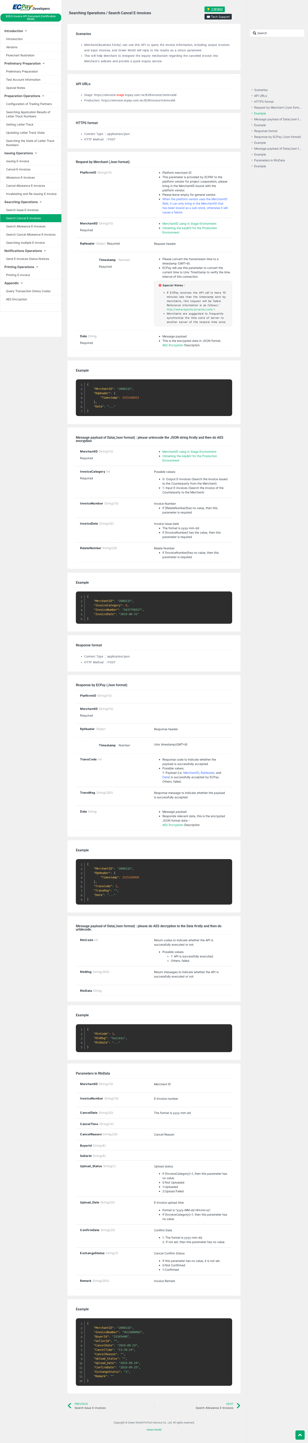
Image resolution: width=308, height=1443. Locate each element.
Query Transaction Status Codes (28, 291)
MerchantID (170, 451)
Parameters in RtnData (269, 160)
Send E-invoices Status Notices (27, 259)
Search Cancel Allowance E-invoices (31, 234)
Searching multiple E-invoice (25, 242)
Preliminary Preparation (22, 71)
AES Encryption (16, 299)
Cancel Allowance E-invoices (25, 185)
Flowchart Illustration (20, 55)
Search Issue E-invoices (22, 210)
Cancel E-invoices (18, 169)
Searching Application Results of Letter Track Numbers (28, 114)
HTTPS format (264, 101)
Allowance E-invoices (20, 177)
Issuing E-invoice (17, 161)
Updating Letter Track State (25, 132)
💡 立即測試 (215, 9)
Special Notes (15, 87)
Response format (265, 131)
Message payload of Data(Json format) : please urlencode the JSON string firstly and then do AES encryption (278, 119)
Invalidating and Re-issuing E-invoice (31, 194)
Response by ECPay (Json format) (277, 137)
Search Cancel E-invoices (23, 218)
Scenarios (261, 90)
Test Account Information (23, 79)
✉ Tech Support (218, 16)
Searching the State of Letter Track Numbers (30, 143)
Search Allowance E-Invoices (25, 226)
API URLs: (261, 95)
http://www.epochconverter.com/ (190, 309)
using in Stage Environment (197, 451)
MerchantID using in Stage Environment (189, 223)
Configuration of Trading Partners (29, 104)
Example (260, 113)
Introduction (14, 39)
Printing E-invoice (18, 275)
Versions (11, 47)
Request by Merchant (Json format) (278, 107)
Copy (226, 383)
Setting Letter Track (20, 124)
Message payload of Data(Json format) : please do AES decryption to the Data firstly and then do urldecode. (278, 148)
